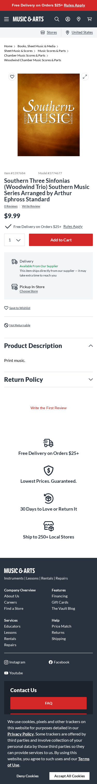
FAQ (48, 703)
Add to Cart (61, 239)
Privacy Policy (21, 733)
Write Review (31, 206)
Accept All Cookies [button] (69, 776)
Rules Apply (74, 5)
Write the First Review (48, 408)
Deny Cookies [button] (28, 776)
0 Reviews (11, 206)
